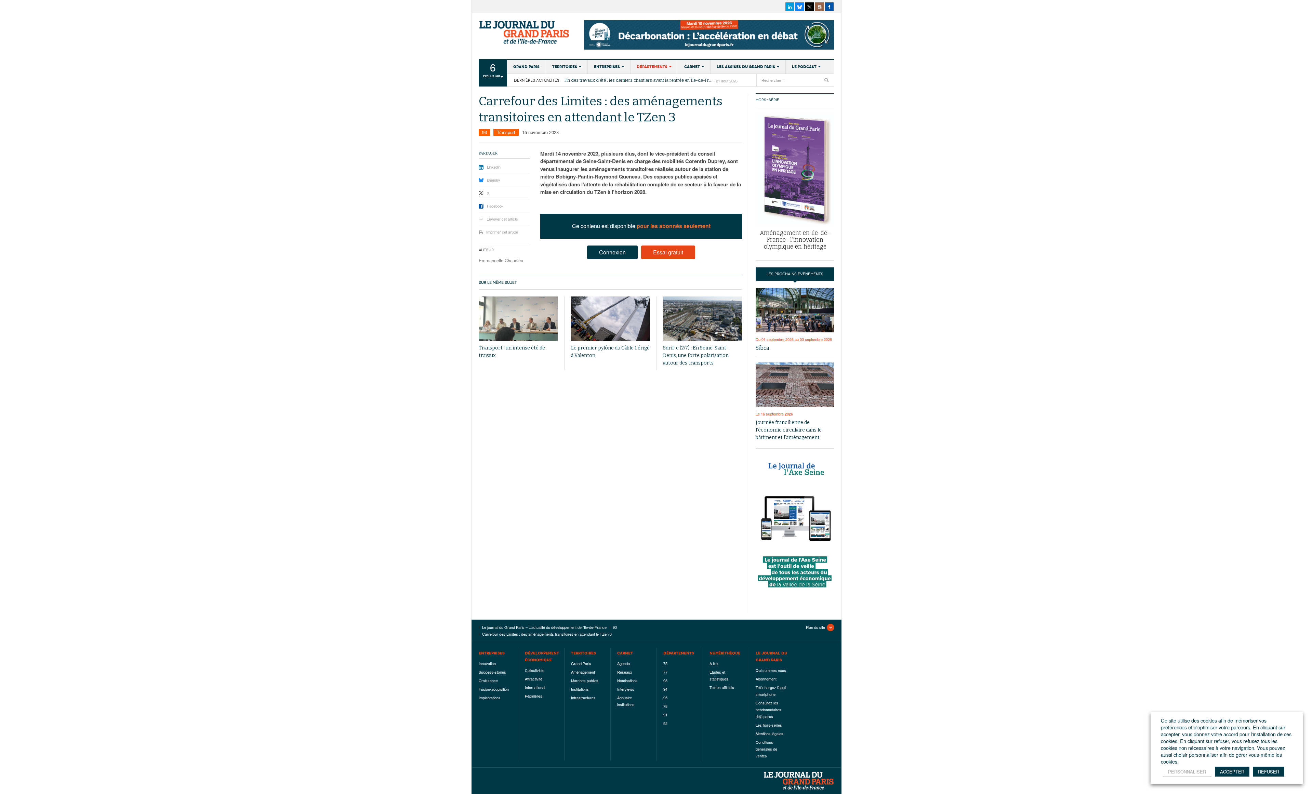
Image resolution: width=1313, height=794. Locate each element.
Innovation (487, 663)
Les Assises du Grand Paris (746, 66)
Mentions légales (769, 733)
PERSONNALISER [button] (1187, 771)
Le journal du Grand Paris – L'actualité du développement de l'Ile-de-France (525, 32)
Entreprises (607, 66)
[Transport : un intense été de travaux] (518, 318)
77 (665, 672)
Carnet (692, 66)
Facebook (495, 206)
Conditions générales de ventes (766, 748)
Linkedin (494, 167)
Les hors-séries (769, 725)
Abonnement (766, 678)
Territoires (564, 66)
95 (665, 697)
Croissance (488, 680)
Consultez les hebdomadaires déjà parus (768, 709)
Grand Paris (526, 66)
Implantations (490, 697)
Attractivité (533, 678)
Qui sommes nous (771, 670)
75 (665, 663)
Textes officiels (721, 687)
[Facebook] (829, 6)
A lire (713, 663)
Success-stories (492, 672)
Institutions (580, 689)
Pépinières (533, 696)
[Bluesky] (799, 6)
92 (665, 723)
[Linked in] (789, 6)
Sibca (762, 348)
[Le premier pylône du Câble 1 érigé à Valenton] (610, 318)
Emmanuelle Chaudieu (501, 260)
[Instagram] (819, 6)
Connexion (612, 252)
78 (665, 706)
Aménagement (583, 672)
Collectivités (535, 670)
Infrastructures (583, 697)
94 (665, 689)
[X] (809, 6)
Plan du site (815, 627)
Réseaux (624, 672)
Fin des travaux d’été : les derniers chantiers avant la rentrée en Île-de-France (639, 80)
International (535, 687)
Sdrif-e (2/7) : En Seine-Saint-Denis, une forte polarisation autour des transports (696, 355)
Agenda (623, 663)
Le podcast (804, 66)
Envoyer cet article (502, 219)
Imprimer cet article (502, 232)
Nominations (627, 680)
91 (665, 714)
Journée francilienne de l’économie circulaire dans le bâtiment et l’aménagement (789, 430)
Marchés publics (584, 680)
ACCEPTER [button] (1232, 771)
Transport (506, 132)
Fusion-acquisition (494, 689)
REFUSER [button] (1268, 771)
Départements (652, 66)
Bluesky (493, 180)
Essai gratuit (668, 252)
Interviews (625, 689)
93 (484, 132)
